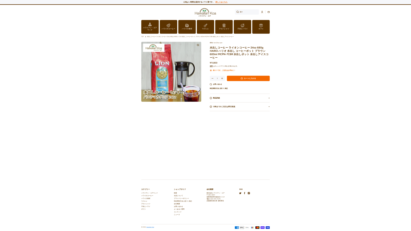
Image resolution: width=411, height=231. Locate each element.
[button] (269, 12)
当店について (178, 196)
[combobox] (247, 12)
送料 (211, 66)
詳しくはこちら (222, 2)
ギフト (143, 209)
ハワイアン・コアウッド (149, 193)
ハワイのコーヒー (147, 196)
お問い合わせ (178, 206)
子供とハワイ (145, 206)
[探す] (237, 12)
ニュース (177, 214)
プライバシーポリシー (181, 198)
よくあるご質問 (179, 209)
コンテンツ (177, 212)
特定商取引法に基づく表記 (183, 201)
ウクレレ (144, 201)
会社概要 (177, 204)
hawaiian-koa (150, 227)
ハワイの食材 (145, 198)
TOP (142, 36)
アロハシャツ (145, 204)
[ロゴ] (205, 12)
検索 (175, 193)
